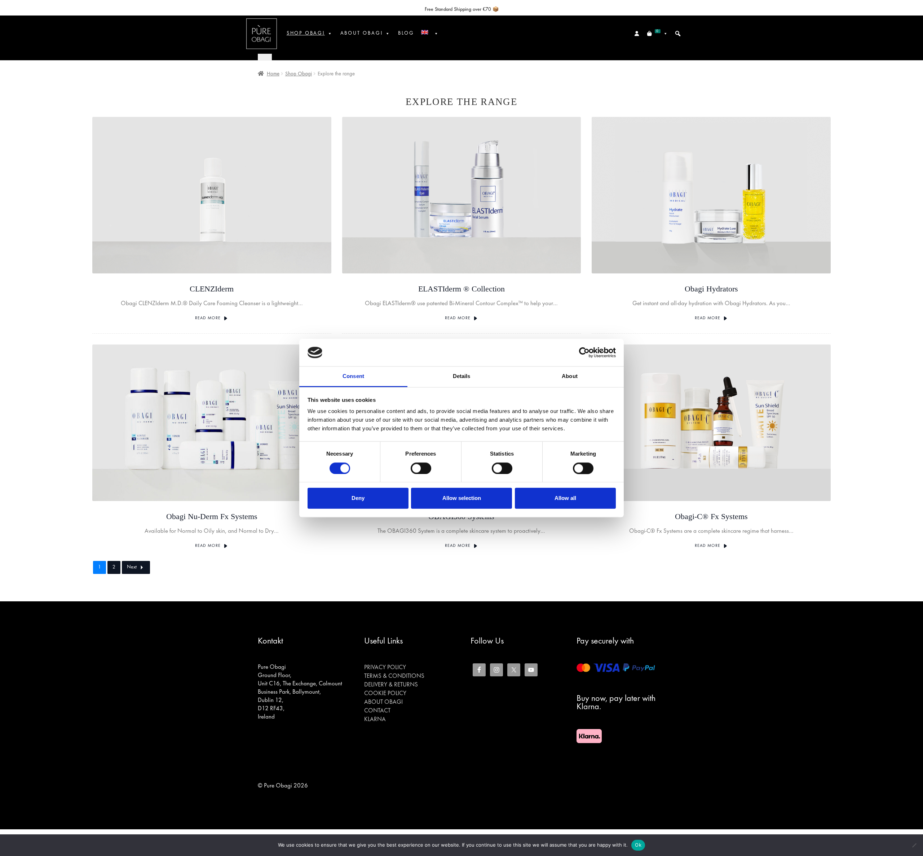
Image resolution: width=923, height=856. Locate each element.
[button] (677, 33)
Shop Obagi (306, 33)
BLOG (406, 33)
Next (132, 567)
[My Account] (637, 34)
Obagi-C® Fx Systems (711, 516)
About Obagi (383, 702)
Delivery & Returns (391, 685)
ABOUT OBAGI (361, 33)
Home (273, 73)
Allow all (565, 498)
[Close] (265, 57)
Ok (638, 845)
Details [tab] (462, 376)
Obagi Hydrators (711, 288)
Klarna (375, 720)
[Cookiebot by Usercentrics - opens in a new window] (584, 352)
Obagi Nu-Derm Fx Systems (211, 516)
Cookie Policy (385, 694)
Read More (208, 318)
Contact (377, 711)
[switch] (421, 468)
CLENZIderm (212, 288)
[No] (914, 845)
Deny (358, 498)
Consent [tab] (353, 376)
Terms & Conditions (394, 676)
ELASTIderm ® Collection (461, 288)
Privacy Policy (385, 668)
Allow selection (461, 498)
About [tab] (570, 376)
